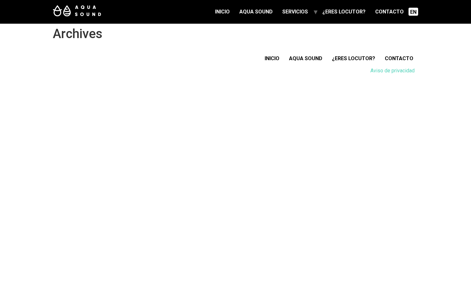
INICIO (222, 12)
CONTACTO (389, 12)
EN (413, 12)
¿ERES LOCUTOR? (344, 12)
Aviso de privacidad (392, 71)
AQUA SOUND (256, 12)
